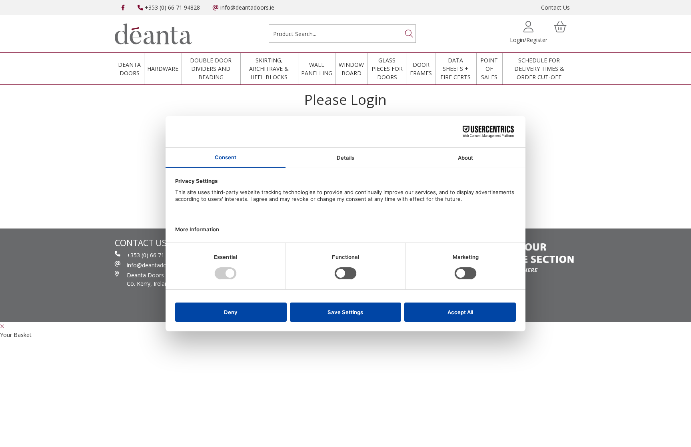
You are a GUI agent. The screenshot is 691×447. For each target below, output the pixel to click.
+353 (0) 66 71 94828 (171, 7)
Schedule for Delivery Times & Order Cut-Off (539, 68)
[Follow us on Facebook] (123, 7)
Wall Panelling (316, 69)
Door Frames (421, 69)
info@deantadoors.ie (246, 7)
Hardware (162, 68)
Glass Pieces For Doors (387, 68)
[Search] (409, 33)
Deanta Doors (129, 69)
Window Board (351, 69)
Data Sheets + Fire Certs (455, 68)
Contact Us (555, 7)
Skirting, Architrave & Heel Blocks (269, 68)
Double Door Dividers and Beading (211, 68)
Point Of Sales (489, 68)
